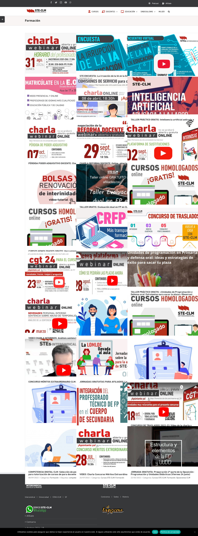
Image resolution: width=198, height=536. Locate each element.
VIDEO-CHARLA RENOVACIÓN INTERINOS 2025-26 (60, 193)
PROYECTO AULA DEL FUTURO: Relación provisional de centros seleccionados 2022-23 (163, 368)
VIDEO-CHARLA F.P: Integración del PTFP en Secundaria (112, 411)
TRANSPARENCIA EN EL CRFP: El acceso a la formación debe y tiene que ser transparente (112, 237)
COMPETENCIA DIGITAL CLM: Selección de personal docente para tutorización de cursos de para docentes (60, 455)
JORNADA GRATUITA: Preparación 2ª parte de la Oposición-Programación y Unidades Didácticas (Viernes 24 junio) (163, 455)
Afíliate (30, 515)
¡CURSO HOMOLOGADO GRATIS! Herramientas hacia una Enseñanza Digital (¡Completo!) (163, 193)
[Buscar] (169, 11)
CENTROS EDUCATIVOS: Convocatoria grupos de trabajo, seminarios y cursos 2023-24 (112, 324)
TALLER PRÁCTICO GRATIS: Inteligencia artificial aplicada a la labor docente (163, 106)
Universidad (44, 497)
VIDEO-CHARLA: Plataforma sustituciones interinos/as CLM (163, 149)
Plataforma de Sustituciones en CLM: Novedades (112, 280)
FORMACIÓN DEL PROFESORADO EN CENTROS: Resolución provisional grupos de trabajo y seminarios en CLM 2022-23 (60, 411)
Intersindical (30, 497)
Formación (54, 477)
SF (66, 497)
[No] (194, 532)
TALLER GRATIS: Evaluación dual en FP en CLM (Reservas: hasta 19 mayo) (112, 193)
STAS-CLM (57, 497)
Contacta (31, 521)
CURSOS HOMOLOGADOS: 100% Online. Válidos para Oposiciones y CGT (163, 324)
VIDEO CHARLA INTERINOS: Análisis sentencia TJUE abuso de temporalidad (60, 324)
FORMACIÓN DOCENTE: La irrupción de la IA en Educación (163, 62)
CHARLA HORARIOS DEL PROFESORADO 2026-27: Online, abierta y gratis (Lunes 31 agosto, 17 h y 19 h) (60, 62)
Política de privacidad (170, 532)
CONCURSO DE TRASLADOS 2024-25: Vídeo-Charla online (60, 280)
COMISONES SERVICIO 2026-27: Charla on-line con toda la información (112, 106)
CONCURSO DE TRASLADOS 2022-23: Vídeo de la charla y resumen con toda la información (163, 411)
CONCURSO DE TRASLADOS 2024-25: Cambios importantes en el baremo (163, 237)
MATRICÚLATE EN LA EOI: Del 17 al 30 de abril (60, 106)
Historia (125, 497)
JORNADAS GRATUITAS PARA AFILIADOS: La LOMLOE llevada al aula (112, 368)
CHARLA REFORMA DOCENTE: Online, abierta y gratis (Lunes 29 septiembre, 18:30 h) (112, 149)
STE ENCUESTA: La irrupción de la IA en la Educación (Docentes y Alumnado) (112, 62)
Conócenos (105, 497)
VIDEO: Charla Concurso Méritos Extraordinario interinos (112, 455)
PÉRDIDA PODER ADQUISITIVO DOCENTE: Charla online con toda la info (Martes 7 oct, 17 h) (60, 149)
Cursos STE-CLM (108, 477)
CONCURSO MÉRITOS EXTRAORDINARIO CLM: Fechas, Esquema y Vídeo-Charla (60, 368)
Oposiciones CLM (183, 477)
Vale (155, 532)
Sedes (116, 497)
